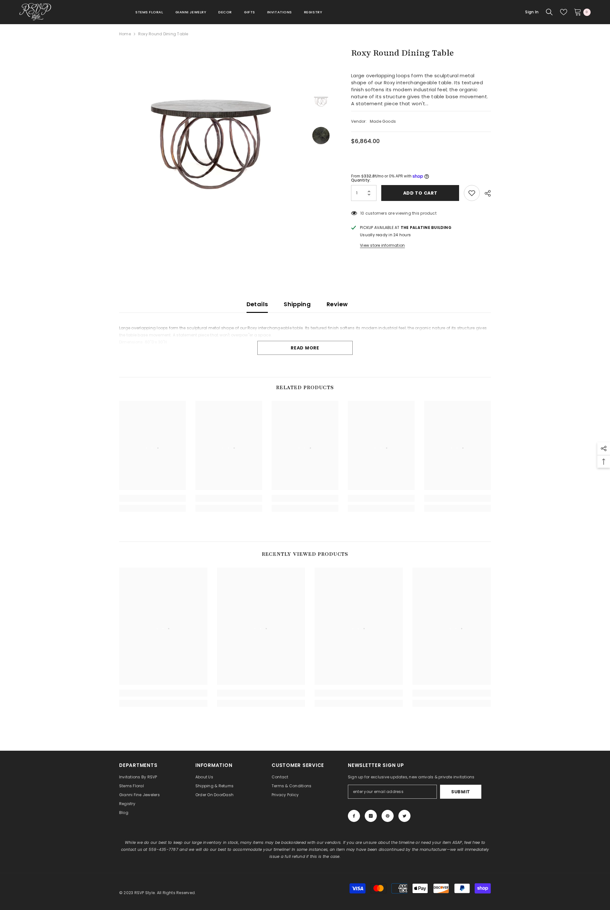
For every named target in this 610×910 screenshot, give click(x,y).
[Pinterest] (388, 816)
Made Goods (383, 121)
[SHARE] (485, 193)
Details (257, 304)
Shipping (297, 304)
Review (337, 304)
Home (125, 34)
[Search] (549, 12)
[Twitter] (404, 816)
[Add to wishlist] (472, 193)
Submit (460, 792)
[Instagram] (371, 816)
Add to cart (420, 193)
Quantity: (360, 180)
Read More (305, 348)
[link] (152, 498)
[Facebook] (354, 816)
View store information (382, 245)
